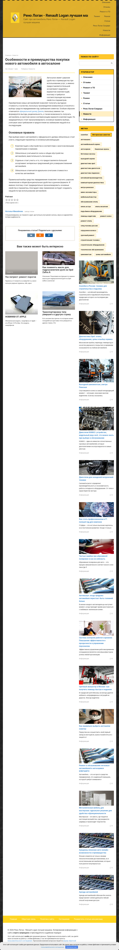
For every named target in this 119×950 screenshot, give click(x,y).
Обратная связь (29, 919)
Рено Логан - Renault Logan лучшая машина (59, 15)
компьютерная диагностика (92, 183)
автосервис (86, 149)
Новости (106, 30)
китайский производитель (91, 178)
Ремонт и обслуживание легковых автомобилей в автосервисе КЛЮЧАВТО (94, 768)
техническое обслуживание (92, 250)
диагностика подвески (90, 173)
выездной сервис (88, 159)
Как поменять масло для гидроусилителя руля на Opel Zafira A (57, 270)
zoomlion (84, 135)
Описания (106, 2)
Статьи (107, 21)
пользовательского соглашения (20, 941)
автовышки (85, 139)
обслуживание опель (89, 202)
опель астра (86, 206)
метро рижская (87, 187)
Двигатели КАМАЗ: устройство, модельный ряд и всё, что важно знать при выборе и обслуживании (96, 435)
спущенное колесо (88, 230)
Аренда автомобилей (88, 892)
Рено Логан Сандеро (101, 26)
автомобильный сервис (90, 144)
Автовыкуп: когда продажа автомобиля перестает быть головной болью (96, 598)
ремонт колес (106, 216)
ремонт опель (86, 221)
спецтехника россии (89, 226)
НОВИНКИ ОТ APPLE (15, 316)
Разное (107, 16)
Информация (104, 35)
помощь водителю (88, 216)
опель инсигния (101, 206)
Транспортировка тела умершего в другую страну (56, 313)
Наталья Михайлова (14, 211)
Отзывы (106, 7)
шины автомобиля (103, 254)
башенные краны (102, 149)
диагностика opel (88, 163)
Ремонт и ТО (105, 12)
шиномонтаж (86, 254)
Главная (13, 919)
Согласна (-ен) (71, 947)
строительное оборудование (92, 245)
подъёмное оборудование (91, 211)
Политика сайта (47, 919)
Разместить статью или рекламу (88, 919)
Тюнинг (97, 16)
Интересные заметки (101, 135)
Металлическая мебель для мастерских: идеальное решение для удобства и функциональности (95, 811)
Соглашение (64, 919)
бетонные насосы (88, 154)
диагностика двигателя (90, 168)
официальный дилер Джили (31, 111)
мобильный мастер (88, 197)
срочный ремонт (87, 235)
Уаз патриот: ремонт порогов (20, 277)
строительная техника (90, 240)
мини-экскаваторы (89, 192)
